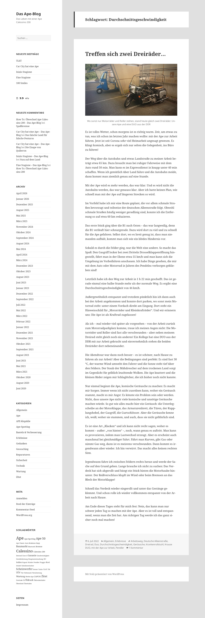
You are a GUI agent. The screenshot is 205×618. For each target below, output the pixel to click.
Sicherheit (21, 460)
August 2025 (22, 210)
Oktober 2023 (23, 271)
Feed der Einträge (25, 504)
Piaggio (42, 562)
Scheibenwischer (27, 566)
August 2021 (22, 355)
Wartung (21, 471)
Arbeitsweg (137, 541)
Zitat (18, 476)
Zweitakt (19, 580)
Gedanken (21, 443)
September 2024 (25, 237)
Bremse (39, 546)
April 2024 (21, 254)
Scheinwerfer (24, 569)
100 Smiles (21, 83)
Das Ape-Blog (28, 13)
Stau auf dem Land (30, 159)
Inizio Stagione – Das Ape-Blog (32, 156)
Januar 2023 (22, 288)
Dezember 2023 (24, 265)
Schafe (18, 566)
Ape (18, 415)
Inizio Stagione (24, 71)
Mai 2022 (21, 310)
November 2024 (24, 226)
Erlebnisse (21, 437)
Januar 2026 (22, 198)
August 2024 (22, 243)
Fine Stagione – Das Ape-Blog (31, 165)
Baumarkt (22, 546)
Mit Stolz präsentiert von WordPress (104, 574)
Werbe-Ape (30, 577)
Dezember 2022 (24, 293)
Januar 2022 (22, 327)
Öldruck (29, 580)
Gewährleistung (22, 559)
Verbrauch (28, 573)
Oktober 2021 (23, 343)
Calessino (24, 550)
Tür (22, 573)
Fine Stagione (23, 77)
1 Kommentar (136, 547)
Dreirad (19, 556)
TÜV (18, 572)
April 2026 (21, 193)
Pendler (36, 562)
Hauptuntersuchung (35, 559)
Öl (24, 580)
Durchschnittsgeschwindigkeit (116, 544)
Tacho (40, 569)
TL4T (45, 569)
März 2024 (21, 260)
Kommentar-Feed (25, 509)
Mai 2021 (21, 366)
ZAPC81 (37, 576)
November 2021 (24, 338)
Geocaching (22, 449)
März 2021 (21, 371)
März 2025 (21, 221)
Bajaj (38, 543)
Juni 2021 (21, 360)
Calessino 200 (39, 551)
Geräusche (139, 544)
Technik (20, 465)
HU (45, 559)
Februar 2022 (23, 321)
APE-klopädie (23, 421)
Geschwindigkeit (43, 556)
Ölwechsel (19, 584)
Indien (19, 562)
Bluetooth (31, 547)
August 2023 (22, 276)
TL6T (19, 60)
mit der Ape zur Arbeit (103, 547)
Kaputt (24, 562)
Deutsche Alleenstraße (156, 541)
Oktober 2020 (23, 377)
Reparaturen (23, 454)
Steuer (35, 569)
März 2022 (21, 316)
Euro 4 (24, 556)
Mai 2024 (21, 249)
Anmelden (21, 498)
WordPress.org (24, 515)
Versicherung (37, 573)
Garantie (32, 555)
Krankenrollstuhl (155, 544)
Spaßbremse (23, 126)
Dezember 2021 (24, 332)
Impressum (22, 604)
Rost (48, 562)
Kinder (30, 562)
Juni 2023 (21, 282)
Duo (96, 544)
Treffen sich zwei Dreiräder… (125, 53)
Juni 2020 (21, 388)
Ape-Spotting (23, 426)
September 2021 (25, 349)
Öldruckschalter (39, 580)
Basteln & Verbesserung (29, 432)
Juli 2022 (20, 304)
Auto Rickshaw (30, 543)
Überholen (28, 584)
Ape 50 (40, 538)
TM (49, 569)
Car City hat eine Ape (27, 66)
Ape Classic (20, 543)
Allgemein (21, 410)
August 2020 (22, 382)
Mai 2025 (21, 215)
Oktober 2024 (23, 232)
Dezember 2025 (24, 204)
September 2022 (25, 299)
